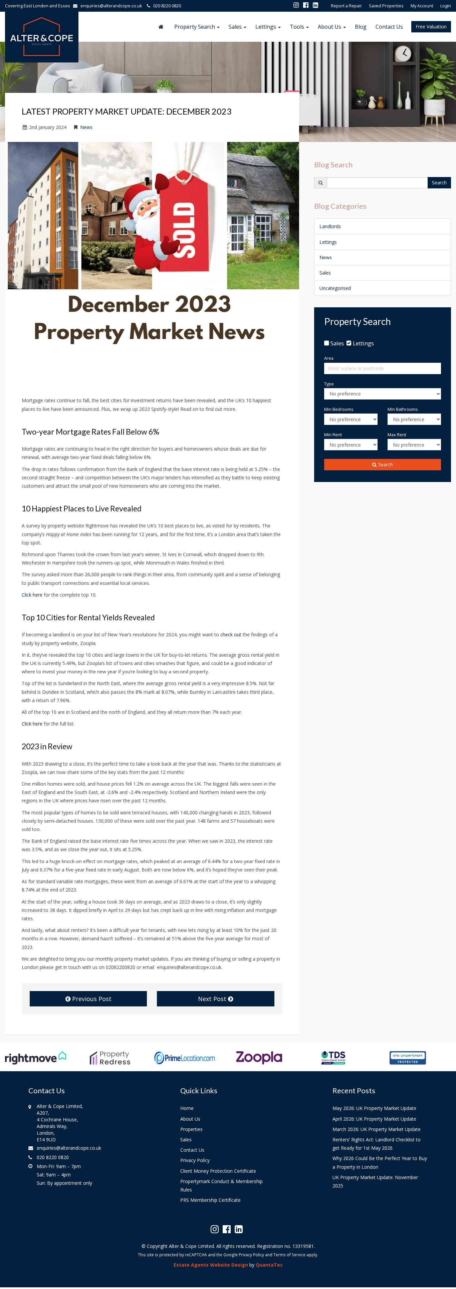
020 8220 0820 (165, 6)
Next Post (213, 999)
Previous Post (90, 999)
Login (445, 6)
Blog (361, 26)
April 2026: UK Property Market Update (374, 1119)
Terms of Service (289, 1254)
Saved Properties (386, 6)
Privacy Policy (195, 1160)
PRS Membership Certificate (210, 1200)
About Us (330, 26)
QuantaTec (269, 1265)
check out (231, 634)
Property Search (195, 26)
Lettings (266, 26)
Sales (236, 26)
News (86, 127)
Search (439, 182)
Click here (33, 595)
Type (329, 384)
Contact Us (389, 26)
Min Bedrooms (339, 409)
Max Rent (397, 435)
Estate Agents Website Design (211, 1265)
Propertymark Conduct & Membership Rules (221, 1185)
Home (187, 1108)
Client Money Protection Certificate (218, 1171)
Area (328, 358)
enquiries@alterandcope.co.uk (111, 6)
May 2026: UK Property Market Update (374, 1108)
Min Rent (333, 435)
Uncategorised (335, 288)
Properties (191, 1129)
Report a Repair (346, 6)
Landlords (330, 226)
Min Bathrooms (403, 409)
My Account (422, 6)
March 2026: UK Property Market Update (376, 1129)
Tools (297, 26)
